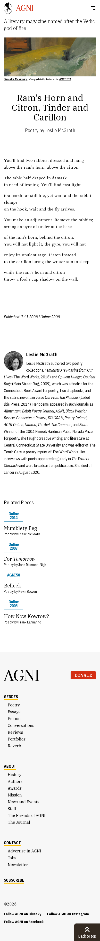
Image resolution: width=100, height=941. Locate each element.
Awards (15, 788)
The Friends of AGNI (26, 815)
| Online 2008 (49, 316)
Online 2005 (13, 603)
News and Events (23, 801)
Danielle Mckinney (15, 79)
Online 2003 (13, 546)
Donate (83, 675)
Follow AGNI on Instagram (68, 914)
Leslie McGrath (60, 130)
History (14, 774)
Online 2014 (13, 515)
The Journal (19, 822)
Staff (12, 808)
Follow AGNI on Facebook (24, 922)
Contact (12, 842)
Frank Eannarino (29, 622)
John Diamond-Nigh (32, 565)
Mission (15, 795)
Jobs (12, 857)
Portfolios (16, 739)
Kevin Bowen (27, 591)
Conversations (21, 725)
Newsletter (18, 864)
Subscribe (14, 880)
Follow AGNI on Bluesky (22, 914)
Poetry (31, 130)
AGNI (22, 675)
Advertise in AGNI (24, 851)
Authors (15, 781)
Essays (14, 711)
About (10, 766)
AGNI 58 (13, 575)
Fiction (14, 718)
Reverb (14, 745)
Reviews (15, 732)
